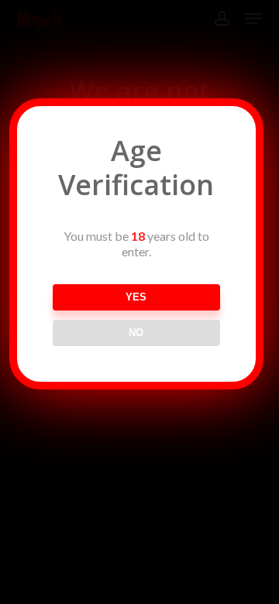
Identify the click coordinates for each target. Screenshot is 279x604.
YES (136, 297)
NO (136, 332)
